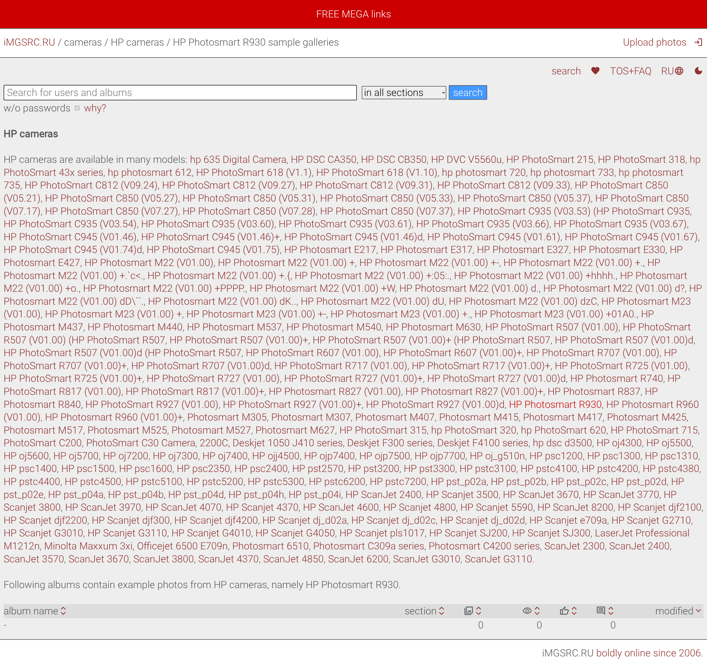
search (566, 71)
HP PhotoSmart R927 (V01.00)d (435, 404)
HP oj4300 (619, 443)
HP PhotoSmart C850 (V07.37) (386, 211)
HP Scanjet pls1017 (382, 533)
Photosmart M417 (563, 417)
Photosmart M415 (479, 417)
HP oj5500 (669, 443)
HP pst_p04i (315, 494)
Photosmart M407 (395, 417)
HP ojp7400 (329, 456)
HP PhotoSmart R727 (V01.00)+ (353, 378)
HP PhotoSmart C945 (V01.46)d (353, 237)
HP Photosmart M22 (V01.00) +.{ (218, 275)
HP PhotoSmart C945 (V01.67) (631, 237)
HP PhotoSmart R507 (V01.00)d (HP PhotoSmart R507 (122, 353)
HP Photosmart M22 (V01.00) (149, 262)
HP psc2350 (203, 468)
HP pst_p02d (639, 481)
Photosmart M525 (127, 430)
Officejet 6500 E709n (182, 546)
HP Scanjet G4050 (295, 533)
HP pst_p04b (136, 494)
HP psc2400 (261, 468)
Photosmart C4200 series (484, 546)
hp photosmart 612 (150, 172)
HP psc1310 (671, 456)
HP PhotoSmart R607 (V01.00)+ (452, 353)
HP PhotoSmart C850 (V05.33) (386, 198)
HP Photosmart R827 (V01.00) (335, 391)
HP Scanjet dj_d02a (304, 520)
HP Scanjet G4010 (211, 533)
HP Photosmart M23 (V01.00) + (113, 314)
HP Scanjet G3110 (127, 533)
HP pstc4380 (671, 468)
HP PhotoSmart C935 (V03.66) (482, 224)
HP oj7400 (225, 456)
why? (95, 108)
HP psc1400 (30, 468)
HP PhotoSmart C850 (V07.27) (111, 211)
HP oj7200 (125, 456)
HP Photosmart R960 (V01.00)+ (114, 417)
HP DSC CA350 (324, 159)
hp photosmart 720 (484, 172)
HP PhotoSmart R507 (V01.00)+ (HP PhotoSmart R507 (431, 340)
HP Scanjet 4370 (262, 507)
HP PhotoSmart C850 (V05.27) (111, 198)
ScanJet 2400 (639, 546)
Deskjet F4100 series (482, 443)
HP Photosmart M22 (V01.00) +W (322, 288)
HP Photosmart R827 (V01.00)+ (474, 391)
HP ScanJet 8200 (575, 507)
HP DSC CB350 (394, 159)
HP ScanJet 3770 (621, 494)
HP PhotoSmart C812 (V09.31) (366, 185)
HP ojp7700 (440, 456)
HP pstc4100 (549, 468)
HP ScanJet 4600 (341, 507)
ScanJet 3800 (163, 559)
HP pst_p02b (519, 481)
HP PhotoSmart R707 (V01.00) (592, 353)
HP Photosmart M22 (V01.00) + (286, 262)
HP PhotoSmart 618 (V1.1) (254, 172)
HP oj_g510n (497, 456)
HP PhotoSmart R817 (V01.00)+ (195, 391)
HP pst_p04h (256, 494)
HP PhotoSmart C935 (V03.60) (207, 224)
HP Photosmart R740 (616, 378)
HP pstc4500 (93, 481)
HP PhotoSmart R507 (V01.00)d (624, 340)
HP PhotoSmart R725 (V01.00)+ (73, 378)
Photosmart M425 (647, 417)
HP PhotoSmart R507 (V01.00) (551, 327)
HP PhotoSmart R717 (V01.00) (340, 366)
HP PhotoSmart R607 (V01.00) (312, 353)
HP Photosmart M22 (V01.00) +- (429, 262)
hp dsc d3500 (562, 443)
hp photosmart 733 (572, 172)
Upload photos (655, 42)
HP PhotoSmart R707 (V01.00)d (200, 366)
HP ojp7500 (384, 456)
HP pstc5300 (276, 481)
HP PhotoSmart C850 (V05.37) (524, 198)
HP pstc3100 (488, 468)
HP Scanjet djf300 (131, 520)
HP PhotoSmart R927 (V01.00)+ (292, 404)
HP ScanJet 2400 (383, 494)
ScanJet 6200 (358, 559)
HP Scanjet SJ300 (551, 533)
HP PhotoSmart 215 (549, 159)
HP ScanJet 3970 (103, 507)
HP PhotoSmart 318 (641, 159)
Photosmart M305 (227, 417)
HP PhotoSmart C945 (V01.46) (70, 237)
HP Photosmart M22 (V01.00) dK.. (222, 301)
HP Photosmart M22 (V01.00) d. (469, 288)
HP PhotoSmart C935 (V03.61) (345, 224)
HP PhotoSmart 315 (383, 430)
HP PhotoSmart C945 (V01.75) (213, 249)
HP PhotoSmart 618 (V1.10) (376, 172)
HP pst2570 (318, 468)
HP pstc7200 (398, 481)
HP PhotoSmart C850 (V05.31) (249, 198)
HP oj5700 (76, 456)
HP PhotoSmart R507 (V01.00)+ (239, 340)
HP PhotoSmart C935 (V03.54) (70, 224)
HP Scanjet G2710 (651, 520)
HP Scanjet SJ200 (468, 533)
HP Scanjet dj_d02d (482, 520)
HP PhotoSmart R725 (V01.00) (621, 366)
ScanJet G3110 (498, 559)
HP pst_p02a (458, 481)
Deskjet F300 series (390, 443)
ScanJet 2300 (574, 546)
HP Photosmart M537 (234, 327)
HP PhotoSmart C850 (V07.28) (249, 211)
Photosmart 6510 (270, 546)
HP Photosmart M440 (135, 327)
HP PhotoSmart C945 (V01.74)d (73, 249)
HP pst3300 (429, 468)
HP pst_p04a (76, 494)
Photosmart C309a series (368, 546)
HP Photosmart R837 (594, 391)
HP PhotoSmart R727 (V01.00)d (496, 378)
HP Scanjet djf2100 (659, 507)
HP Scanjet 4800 (419, 507)
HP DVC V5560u (466, 159)
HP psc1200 (556, 456)
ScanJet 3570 (34, 559)
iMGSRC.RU (29, 42)
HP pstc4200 (610, 468)
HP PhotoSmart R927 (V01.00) (151, 404)
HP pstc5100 (154, 481)
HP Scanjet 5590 (496, 507)
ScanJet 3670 (98, 559)
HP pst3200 (373, 468)
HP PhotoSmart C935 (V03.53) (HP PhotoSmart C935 (574, 211)
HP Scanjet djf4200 (216, 520)
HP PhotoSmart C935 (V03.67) (620, 224)
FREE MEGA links (353, 14)
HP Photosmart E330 (619, 249)
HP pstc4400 (32, 481)
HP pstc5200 (215, 481)
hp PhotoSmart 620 (563, 430)
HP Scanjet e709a (568, 520)
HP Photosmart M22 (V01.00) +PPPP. (164, 288)
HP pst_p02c (578, 481)
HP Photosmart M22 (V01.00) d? (614, 288)
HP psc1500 (88, 468)
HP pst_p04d (196, 494)
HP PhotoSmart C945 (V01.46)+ (210, 237)
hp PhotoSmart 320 (473, 430)
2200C (214, 443)
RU (672, 71)
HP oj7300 (175, 456)
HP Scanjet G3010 (43, 533)
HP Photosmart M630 (433, 327)
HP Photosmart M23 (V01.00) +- (256, 314)
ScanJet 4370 (228, 559)
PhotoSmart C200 (43, 443)
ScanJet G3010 (426, 559)
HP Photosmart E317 (427, 249)
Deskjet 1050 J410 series (288, 443)
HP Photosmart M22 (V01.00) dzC (523, 301)
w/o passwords (37, 108)
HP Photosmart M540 (333, 327)
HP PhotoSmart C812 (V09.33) (503, 185)
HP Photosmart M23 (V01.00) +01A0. (555, 314)
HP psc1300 (613, 456)
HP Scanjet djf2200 (45, 520)
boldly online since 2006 (648, 653)
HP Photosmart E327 (523, 249)
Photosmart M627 (295, 430)
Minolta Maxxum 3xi (88, 546)
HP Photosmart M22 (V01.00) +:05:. (372, 275)
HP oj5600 (26, 456)
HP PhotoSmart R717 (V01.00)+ (481, 366)
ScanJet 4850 (293, 559)
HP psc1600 (145, 468)
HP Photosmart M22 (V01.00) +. (573, 262)
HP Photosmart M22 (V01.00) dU (372, 301)
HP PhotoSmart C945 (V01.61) (493, 237)
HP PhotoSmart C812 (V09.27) (228, 185)
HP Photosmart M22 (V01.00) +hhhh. (535, 275)
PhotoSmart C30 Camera (140, 443)
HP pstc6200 (337, 481)
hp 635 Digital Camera (238, 159)
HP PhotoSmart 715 (654, 430)
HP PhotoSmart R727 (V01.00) (213, 378)
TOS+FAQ (630, 71)
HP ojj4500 (276, 456)
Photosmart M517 (43, 430)
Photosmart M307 (311, 417)
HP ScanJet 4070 (183, 507)
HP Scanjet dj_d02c (393, 520)
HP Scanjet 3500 (462, 494)
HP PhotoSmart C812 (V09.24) (91, 185)
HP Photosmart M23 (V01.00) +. (400, 314)
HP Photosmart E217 (330, 249)
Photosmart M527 (211, 430)
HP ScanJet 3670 (541, 494)
